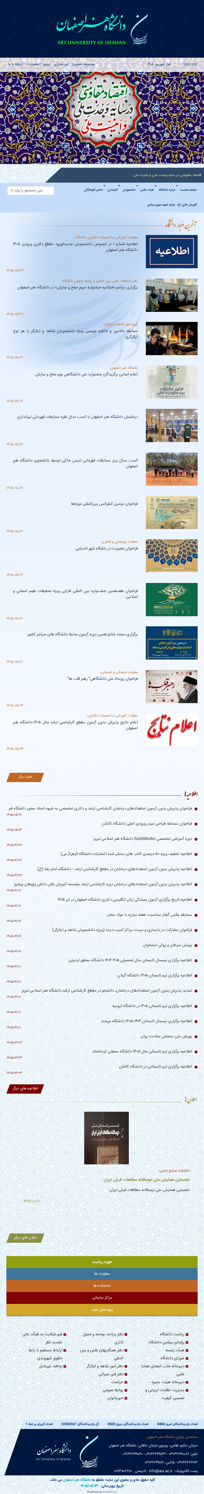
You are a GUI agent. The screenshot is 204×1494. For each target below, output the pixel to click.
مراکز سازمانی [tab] (102, 1298)
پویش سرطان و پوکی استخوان (167, 945)
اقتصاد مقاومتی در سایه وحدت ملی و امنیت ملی (167, 175)
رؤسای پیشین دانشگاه (166, 1342)
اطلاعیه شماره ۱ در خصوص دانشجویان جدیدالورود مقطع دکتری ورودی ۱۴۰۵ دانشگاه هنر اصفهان (75, 247)
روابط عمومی (113, 1390)
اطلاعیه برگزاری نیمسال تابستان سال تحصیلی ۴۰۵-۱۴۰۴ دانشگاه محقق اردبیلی (130, 960)
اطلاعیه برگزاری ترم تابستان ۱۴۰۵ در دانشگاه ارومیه (152, 1006)
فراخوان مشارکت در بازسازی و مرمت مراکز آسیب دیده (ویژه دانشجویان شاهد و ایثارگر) (122, 930)
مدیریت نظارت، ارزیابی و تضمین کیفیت (164, 1394)
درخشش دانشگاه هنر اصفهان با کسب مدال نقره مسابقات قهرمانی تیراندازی (77, 417)
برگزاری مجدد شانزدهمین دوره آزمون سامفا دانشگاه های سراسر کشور (82, 634)
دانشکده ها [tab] (102, 1286)
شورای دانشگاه (172, 1358)
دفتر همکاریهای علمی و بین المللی (101, 1354)
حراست (117, 1382)
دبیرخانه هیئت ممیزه (167, 1382)
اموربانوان (115, 1398)
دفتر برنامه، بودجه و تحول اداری (103, 1338)
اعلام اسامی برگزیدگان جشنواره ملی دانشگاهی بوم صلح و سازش (86, 374)
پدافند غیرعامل (50, 1366)
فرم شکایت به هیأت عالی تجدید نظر (42, 1338)
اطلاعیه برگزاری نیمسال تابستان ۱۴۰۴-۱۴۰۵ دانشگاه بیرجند (146, 1021)
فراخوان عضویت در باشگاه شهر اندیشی (106, 548)
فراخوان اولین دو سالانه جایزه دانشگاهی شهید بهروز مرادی (140, 1174)
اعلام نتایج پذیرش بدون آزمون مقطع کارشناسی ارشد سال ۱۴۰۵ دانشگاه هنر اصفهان (75, 725)
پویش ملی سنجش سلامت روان (166, 1036)
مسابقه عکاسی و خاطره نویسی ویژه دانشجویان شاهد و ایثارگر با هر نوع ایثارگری (75, 334)
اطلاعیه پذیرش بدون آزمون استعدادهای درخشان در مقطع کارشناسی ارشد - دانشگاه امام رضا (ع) (114, 869)
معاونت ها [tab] (102, 1274)
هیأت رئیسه (174, 1350)
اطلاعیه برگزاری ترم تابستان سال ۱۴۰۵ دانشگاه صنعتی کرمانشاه (142, 1051)
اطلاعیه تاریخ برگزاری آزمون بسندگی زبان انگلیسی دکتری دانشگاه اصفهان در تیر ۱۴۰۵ (125, 899)
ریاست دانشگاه (172, 1334)
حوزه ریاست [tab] (102, 1262)
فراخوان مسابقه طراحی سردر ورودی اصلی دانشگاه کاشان (147, 823)
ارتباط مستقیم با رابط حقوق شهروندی (45, 1354)
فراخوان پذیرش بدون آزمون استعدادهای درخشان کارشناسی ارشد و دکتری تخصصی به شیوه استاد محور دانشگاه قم (100, 808)
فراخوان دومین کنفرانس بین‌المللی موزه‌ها (104, 504)
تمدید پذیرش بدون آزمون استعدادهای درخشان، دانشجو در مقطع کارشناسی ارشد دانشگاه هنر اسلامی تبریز (107, 990)
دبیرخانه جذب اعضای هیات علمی (162, 1370)
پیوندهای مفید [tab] (102, 1310)
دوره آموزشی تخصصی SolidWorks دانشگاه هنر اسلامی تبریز (143, 839)
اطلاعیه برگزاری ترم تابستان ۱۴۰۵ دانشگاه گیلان (154, 975)
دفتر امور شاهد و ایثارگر (105, 1366)
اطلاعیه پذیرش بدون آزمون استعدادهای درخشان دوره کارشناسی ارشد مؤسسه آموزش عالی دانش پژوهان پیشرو (103, 884)
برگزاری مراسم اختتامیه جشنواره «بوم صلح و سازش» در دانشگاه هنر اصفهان (78, 287)
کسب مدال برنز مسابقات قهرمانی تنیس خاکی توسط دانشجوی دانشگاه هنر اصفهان (75, 463)
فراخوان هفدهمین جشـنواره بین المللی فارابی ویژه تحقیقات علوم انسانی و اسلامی (75, 594)
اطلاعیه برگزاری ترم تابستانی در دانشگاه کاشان (155, 1066)
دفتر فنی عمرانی (111, 1374)
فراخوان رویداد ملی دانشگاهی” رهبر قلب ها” (102, 678)
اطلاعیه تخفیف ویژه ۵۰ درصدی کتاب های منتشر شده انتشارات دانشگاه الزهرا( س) (126, 854)
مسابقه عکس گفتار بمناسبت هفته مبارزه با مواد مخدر (149, 915)
